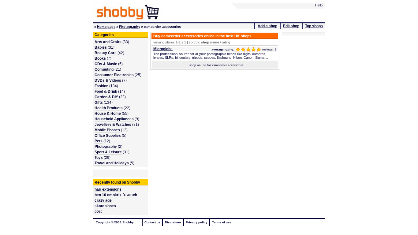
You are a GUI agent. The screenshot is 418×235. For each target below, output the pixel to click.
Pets (99, 141)
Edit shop (291, 26)
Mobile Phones (107, 130)
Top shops (314, 26)
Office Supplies (108, 135)
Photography (129, 26)
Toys (99, 157)
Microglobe (163, 49)
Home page (106, 26)
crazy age (103, 200)
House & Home (108, 113)
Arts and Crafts (108, 42)
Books (100, 58)
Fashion (101, 86)
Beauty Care (106, 53)
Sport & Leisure (108, 152)
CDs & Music (106, 64)
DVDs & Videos (108, 80)
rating (226, 42)
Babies (101, 47)
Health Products (109, 108)
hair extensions (108, 189)
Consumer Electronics (114, 75)
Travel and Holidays (112, 163)
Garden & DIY (106, 97)
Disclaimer (173, 222)
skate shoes (105, 206)
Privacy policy (196, 222)
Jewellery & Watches (113, 124)
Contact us (152, 222)
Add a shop (267, 26)
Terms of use (221, 222)
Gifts (99, 102)
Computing (104, 69)
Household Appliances (114, 119)
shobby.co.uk (127, 11)
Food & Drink (106, 91)
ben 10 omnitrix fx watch (116, 195)
